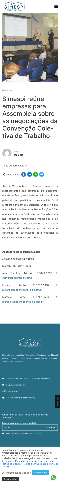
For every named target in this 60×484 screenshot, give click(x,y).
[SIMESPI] (14, 6)
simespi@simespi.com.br (14, 385)
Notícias (7, 90)
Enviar (52, 427)
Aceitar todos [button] (40, 472)
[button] (53, 478)
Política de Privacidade (34, 463)
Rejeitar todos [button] (11, 479)
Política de (12, 463)
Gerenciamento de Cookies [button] (16, 472)
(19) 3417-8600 (14, 391)
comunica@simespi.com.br (17, 277)
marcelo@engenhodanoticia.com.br (23, 301)
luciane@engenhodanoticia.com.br (22, 289)
